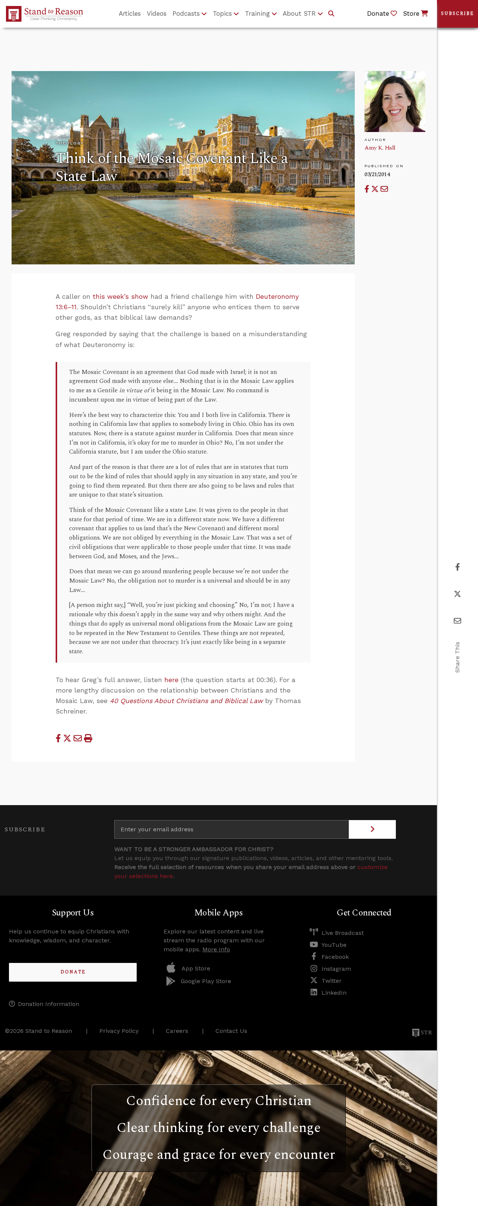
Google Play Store (206, 981)
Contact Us (231, 1030)
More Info (216, 949)
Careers (177, 1030)
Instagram (336, 968)
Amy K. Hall (379, 147)
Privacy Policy (119, 1030)
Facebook (335, 956)
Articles (130, 13)
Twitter (332, 980)
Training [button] (257, 13)
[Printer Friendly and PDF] (88, 738)
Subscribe (457, 13)
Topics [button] (222, 13)
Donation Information (48, 1003)
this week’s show (120, 296)
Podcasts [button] (186, 13)
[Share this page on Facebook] (367, 189)
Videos (157, 13)
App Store (195, 968)
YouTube (334, 944)
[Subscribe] (372, 829)
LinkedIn (334, 992)
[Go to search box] (331, 14)
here (171, 680)
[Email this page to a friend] (384, 189)
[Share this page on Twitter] (376, 189)
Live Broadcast (343, 932)
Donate (73, 972)
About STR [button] (299, 13)
